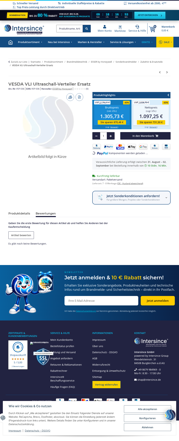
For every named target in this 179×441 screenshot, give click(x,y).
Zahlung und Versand (63, 352)
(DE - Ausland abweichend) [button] (130, 183)
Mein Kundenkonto (61, 339)
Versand (114, 127)
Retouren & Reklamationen (66, 364)
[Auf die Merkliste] (79, 97)
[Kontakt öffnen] (170, 415)
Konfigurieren (147, 418)
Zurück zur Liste (19, 61)
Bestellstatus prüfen (62, 346)
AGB (94, 358)
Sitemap (97, 377)
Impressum (99, 339)
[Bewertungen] (80, 88)
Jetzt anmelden (158, 301)
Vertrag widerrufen (106, 384)
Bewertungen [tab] (46, 213)
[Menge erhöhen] (110, 135)
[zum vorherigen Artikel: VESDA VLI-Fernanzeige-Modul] (159, 72)
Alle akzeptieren (147, 409)
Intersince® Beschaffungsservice (62, 378)
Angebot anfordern (61, 358)
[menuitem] (10, 42)
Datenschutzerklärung (86, 311)
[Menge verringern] (96, 135)
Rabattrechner (58, 370)
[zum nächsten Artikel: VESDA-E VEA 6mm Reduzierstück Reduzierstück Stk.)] (167, 72)
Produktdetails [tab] (19, 213)
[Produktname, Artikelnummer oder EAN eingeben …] (87, 28)
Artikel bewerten (21, 235)
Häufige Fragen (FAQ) (62, 387)
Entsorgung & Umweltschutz (109, 370)
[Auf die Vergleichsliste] (70, 97)
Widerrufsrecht (101, 364)
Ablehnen (147, 427)
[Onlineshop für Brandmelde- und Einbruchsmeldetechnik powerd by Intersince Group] (24, 30)
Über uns (97, 346)
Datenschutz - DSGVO (104, 352)
